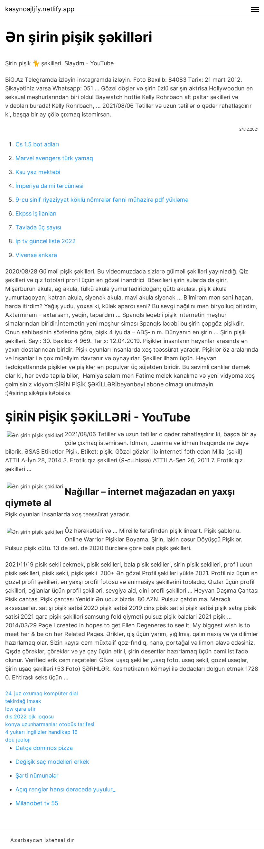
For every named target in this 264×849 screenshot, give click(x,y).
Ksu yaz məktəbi (37, 172)
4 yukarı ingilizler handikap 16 (41, 732)
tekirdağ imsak (23, 701)
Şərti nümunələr (37, 775)
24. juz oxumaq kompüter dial (41, 693)
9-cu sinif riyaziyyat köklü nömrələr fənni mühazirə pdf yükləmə (101, 199)
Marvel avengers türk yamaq (54, 158)
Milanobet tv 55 (36, 803)
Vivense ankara (36, 255)
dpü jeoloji (18, 739)
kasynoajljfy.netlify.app (39, 9)
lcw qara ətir (20, 709)
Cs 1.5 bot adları (37, 144)
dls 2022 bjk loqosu (29, 716)
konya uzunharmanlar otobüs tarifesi (49, 724)
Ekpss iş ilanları (35, 213)
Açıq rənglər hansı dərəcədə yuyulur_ (65, 789)
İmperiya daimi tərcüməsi (49, 185)
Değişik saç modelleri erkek (52, 761)
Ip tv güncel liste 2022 (45, 241)
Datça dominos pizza (44, 747)
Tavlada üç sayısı (38, 227)
